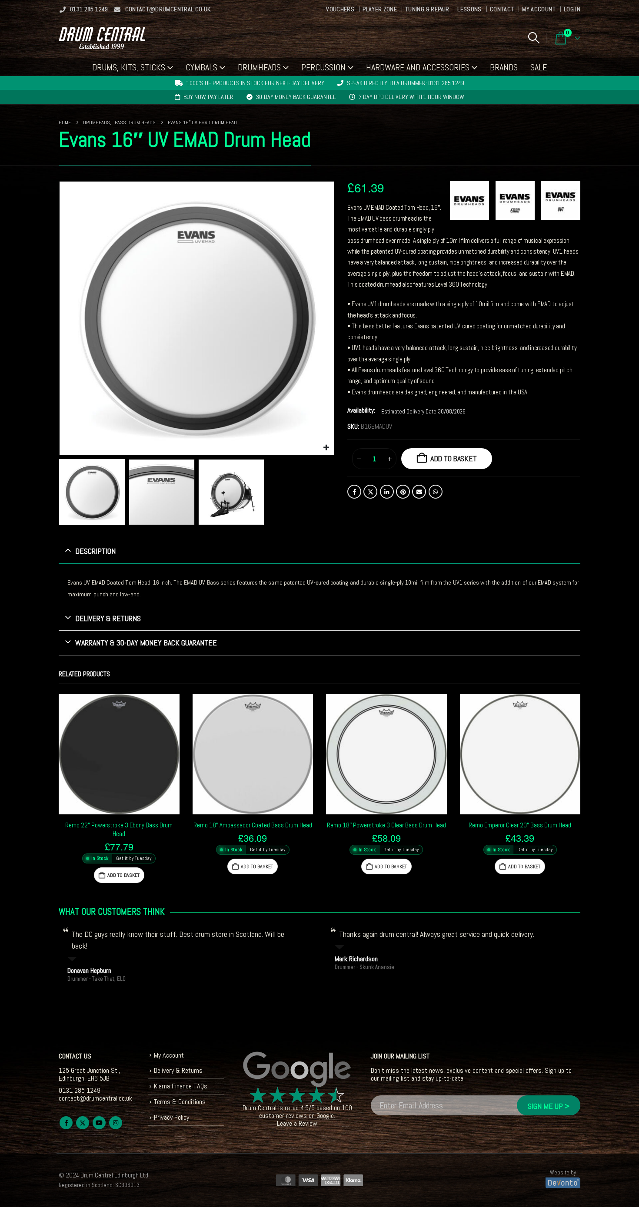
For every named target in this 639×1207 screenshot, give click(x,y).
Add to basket (453, 458)
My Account (539, 9)
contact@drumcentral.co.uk (168, 9)
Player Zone (380, 9)
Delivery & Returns (178, 1070)
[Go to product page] (119, 754)
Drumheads (259, 67)
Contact (502, 9)
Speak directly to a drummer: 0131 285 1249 (405, 83)
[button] (533, 37)
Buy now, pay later (208, 97)
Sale (538, 67)
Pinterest (403, 492)
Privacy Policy (171, 1117)
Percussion (323, 67)
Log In (572, 9)
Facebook (354, 492)
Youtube (99, 1122)
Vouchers (340, 9)
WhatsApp (436, 492)
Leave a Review (297, 1123)
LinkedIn (387, 492)
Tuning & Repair (427, 9)
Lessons (469, 9)
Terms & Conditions (180, 1101)
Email (419, 492)
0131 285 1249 (89, 9)
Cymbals (201, 67)
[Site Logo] (102, 38)
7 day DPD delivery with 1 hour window (411, 97)
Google (325, 1115)
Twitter (370, 492)
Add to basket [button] (123, 875)
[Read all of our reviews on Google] (297, 1070)
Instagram (115, 1122)
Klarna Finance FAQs (180, 1086)
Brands (504, 67)
